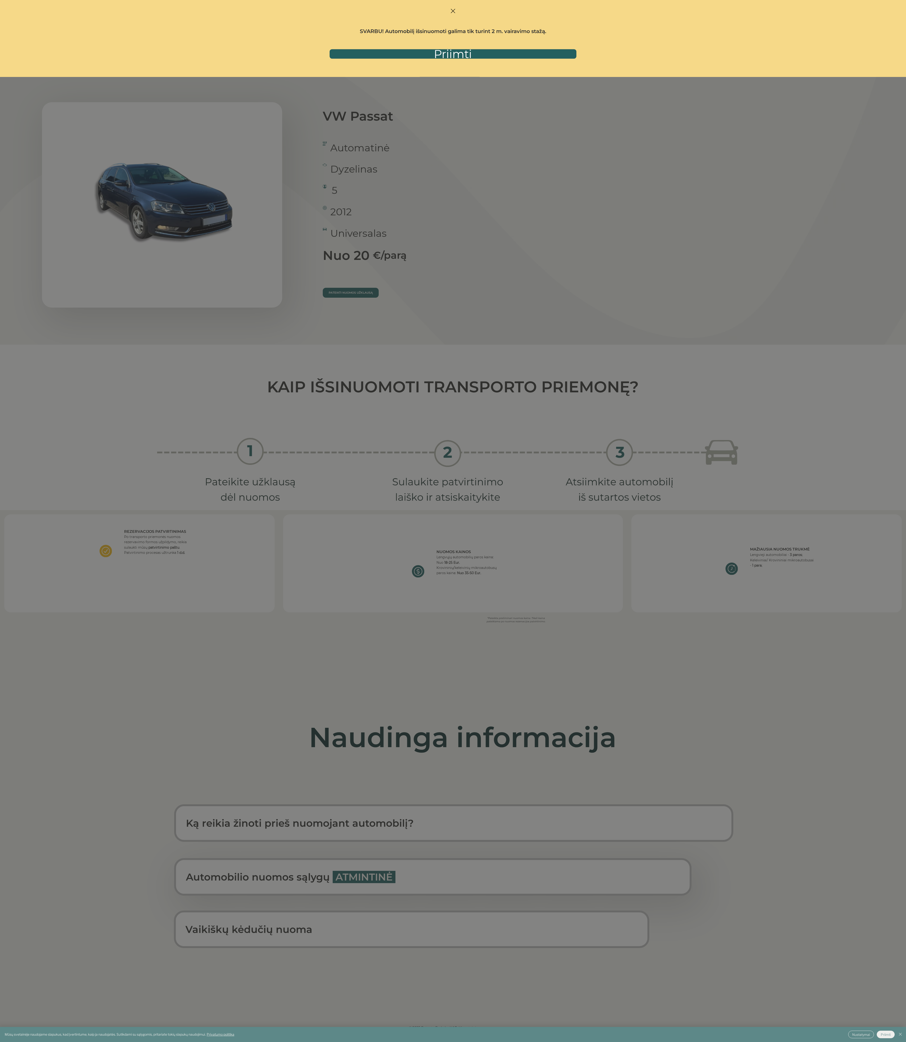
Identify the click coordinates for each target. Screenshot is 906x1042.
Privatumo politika (220, 1034)
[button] (453, 11)
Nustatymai (861, 1035)
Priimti (886, 1035)
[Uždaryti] (900, 1034)
